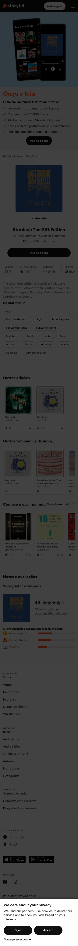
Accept (48, 930)
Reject (18, 930)
